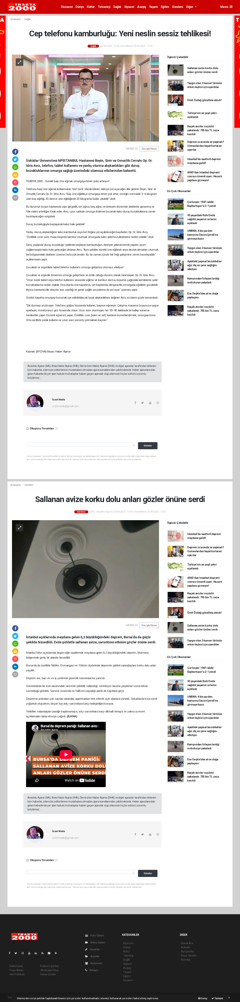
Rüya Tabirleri (188, 955)
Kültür (91, 7)
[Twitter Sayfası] (17, 953)
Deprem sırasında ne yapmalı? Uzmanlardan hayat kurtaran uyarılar (205, 145)
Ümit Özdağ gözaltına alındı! (204, 100)
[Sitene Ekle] (57, 953)
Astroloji (185, 959)
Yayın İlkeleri (16, 970)
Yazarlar (94, 949)
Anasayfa (15, 19)
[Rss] (43, 953)
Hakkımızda (16, 966)
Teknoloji (104, 7)
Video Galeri (97, 942)
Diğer (190, 7)
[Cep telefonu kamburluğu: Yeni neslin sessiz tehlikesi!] (85, 97)
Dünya (80, 7)
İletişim (93, 970)
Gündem (177, 7)
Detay (203, 998)
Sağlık (117, 7)
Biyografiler (187, 951)
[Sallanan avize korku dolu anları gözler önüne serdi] (85, 569)
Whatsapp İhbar (49, 970)
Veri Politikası (17, 974)
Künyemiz (96, 963)
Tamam (218, 998)
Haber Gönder (48, 974)
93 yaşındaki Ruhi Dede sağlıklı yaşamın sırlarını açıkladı (202, 219)
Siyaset (129, 7)
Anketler (186, 947)
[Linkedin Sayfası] (37, 953)
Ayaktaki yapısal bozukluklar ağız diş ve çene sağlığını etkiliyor (204, 265)
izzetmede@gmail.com (65, 406)
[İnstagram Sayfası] (24, 953)
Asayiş (141, 7)
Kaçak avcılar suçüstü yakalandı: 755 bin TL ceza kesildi (203, 130)
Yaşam (153, 7)
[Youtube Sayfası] (30, 953)
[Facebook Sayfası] (11, 953)
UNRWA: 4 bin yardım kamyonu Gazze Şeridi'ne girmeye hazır (202, 234)
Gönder (148, 445)
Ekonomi (67, 7)
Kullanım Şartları (49, 966)
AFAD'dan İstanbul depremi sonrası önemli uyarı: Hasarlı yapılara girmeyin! (204, 176)
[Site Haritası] (50, 953)
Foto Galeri (97, 935)
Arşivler (95, 956)
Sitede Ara (187, 943)
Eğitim (165, 7)
